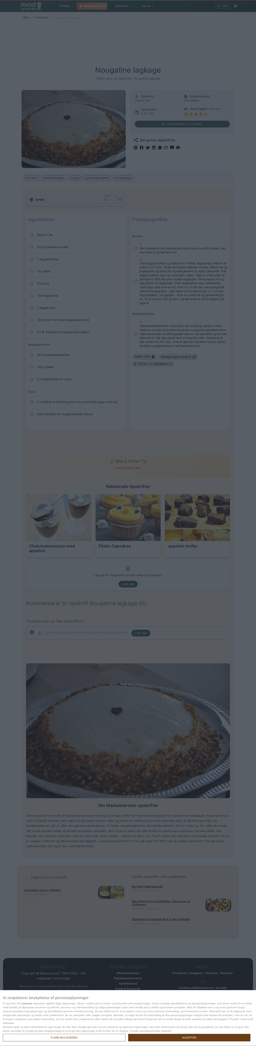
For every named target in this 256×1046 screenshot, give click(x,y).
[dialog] (128, 1018)
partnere (27, 1003)
